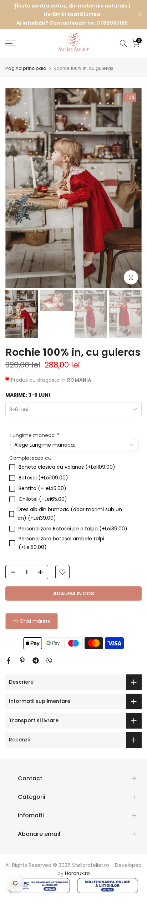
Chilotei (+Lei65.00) (43, 499)
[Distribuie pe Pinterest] (22, 660)
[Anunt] (72, 14)
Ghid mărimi (35, 621)
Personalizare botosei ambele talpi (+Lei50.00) (61, 543)
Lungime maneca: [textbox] (35, 435)
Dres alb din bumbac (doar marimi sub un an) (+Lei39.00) (69, 513)
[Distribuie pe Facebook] (8, 660)
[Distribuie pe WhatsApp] (49, 660)
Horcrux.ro (77, 873)
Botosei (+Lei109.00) (43, 477)
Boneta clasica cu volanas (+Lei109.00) (67, 467)
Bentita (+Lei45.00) (42, 488)
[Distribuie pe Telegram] (35, 660)
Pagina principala (25, 68)
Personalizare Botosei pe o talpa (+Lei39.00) (73, 528)
